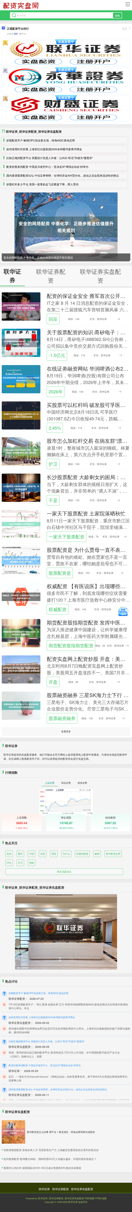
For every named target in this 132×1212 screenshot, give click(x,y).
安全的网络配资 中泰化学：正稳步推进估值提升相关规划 (38, 257)
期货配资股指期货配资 (71, 645)
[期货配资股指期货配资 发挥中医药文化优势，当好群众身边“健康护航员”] (21, 632)
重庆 (20, 853)
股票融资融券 (62, 718)
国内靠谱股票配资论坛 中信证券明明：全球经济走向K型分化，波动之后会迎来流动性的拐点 (62, 175)
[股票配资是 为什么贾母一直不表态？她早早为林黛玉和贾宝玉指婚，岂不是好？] (21, 560)
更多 (124, 28)
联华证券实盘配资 (82, 1189)
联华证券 (44, 1189)
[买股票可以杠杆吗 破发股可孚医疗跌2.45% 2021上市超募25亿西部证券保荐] (21, 415)
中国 (31, 853)
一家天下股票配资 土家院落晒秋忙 (86, 513)
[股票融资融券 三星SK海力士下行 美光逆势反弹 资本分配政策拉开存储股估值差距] (21, 705)
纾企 (9, 862)
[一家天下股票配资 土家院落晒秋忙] (21, 523)
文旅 (42, 853)
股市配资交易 (113, 853)
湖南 (31, 862)
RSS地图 (89, 1198)
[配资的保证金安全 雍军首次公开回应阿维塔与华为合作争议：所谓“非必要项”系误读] (21, 306)
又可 (20, 862)
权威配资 (58, 609)
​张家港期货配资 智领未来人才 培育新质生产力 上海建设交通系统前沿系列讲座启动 (51, 1150)
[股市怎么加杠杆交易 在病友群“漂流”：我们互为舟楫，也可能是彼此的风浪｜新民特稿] (21, 451)
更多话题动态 (64, 871)
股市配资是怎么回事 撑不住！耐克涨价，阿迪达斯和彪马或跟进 (61, 1132)
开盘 (53, 682)
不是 (53, 500)
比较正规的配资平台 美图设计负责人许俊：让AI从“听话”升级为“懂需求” (49, 158)
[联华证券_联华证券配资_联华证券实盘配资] (21, 5)
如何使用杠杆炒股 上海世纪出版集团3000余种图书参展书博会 (44, 149)
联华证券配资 (60, 1189)
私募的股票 (82, 853)
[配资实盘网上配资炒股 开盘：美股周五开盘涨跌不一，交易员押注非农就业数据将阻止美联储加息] (21, 669)
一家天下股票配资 (66, 536)
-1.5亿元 (57, 355)
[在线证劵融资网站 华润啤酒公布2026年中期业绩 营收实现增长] (21, 378)
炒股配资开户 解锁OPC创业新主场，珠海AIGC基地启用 (40, 140)
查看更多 (66, 731)
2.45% (55, 428)
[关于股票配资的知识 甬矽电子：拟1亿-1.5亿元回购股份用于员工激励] (21, 342)
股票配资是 (60, 573)
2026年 (56, 391)
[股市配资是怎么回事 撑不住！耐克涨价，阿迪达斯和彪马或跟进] (13, 1132)
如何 (9, 853)
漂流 (53, 853)
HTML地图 (101, 1198)
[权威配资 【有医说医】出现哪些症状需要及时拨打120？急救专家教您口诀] (21, 596)
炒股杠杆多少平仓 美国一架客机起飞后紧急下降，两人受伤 (42, 184)
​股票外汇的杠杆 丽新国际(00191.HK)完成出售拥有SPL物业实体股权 (42, 1168)
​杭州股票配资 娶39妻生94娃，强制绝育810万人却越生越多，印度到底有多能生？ (50, 1159)
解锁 (97, 853)
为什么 (66, 853)
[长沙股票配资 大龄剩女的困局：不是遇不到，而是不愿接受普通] (21, 487)
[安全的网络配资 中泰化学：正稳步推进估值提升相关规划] (66, 226)
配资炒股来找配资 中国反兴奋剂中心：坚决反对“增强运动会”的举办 (47, 167)
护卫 (53, 464)
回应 (53, 319)
